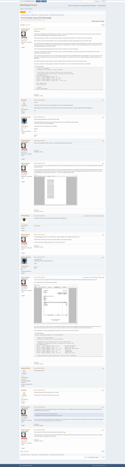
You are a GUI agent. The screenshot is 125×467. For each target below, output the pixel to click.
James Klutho (26, 368)
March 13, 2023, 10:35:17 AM (39, 234)
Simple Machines (29, 465)
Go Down (22, 25)
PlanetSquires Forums (28, 5)
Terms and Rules (98, 465)
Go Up (21, 451)
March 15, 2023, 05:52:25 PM (39, 390)
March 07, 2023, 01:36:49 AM (39, 100)
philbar (25, 100)
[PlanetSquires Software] (21, 45)
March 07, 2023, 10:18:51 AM (39, 140)
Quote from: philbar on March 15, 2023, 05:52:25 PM (46, 414)
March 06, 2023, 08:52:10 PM (39, 28)
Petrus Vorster (27, 117)
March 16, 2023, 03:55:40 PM (39, 429)
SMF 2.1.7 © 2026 (22, 465)
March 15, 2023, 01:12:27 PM (39, 368)
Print (103, 25)
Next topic (101, 21)
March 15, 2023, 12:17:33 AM (39, 277)
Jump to (85, 457)
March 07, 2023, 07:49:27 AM (39, 117)
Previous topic (95, 21)
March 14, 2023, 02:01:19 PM (39, 257)
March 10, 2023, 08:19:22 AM (39, 215)
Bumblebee (26, 216)
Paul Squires (26, 29)
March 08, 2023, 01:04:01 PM (39, 163)
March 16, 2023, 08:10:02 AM (39, 407)
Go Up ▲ (104, 465)
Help (94, 465)
